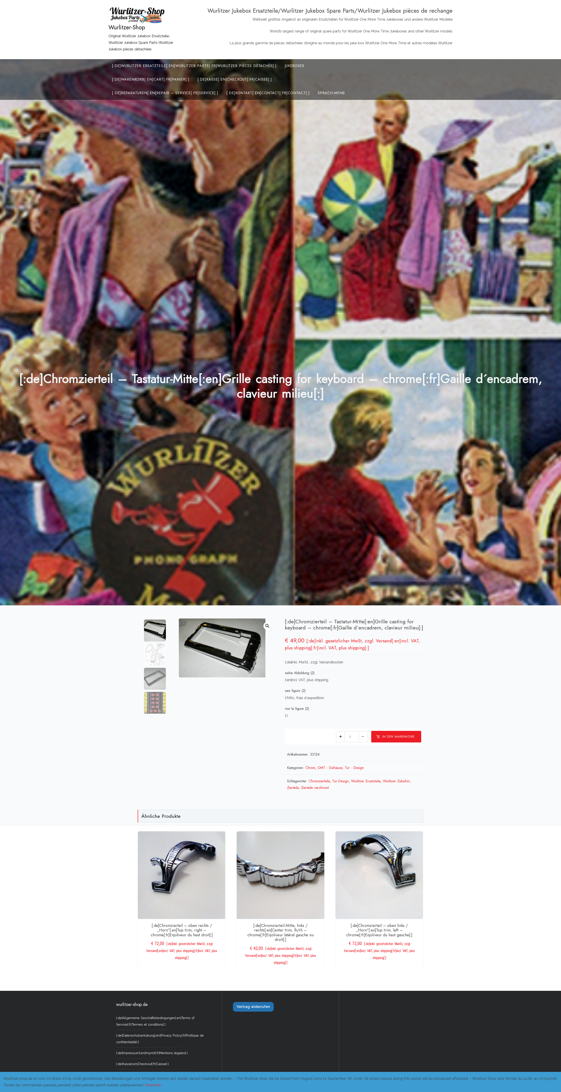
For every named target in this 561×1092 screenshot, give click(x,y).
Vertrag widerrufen (253, 1007)
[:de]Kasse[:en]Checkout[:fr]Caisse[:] (234, 79)
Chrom (310, 767)
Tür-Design (340, 781)
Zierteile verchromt (315, 787)
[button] (267, 626)
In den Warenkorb (398, 736)
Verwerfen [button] (153, 1085)
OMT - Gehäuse (330, 767)
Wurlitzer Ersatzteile (365, 781)
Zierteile (293, 787)
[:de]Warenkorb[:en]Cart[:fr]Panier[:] (150, 79)
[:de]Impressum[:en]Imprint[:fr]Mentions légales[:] (152, 1053)
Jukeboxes (294, 65)
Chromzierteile (319, 781)
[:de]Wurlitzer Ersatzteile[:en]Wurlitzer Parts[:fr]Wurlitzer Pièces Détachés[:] (194, 65)
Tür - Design (354, 767)
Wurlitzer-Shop (126, 27)
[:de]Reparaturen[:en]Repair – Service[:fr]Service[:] (165, 92)
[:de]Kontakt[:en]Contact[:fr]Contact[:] (268, 92)
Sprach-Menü (331, 92)
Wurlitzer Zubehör (396, 781)
